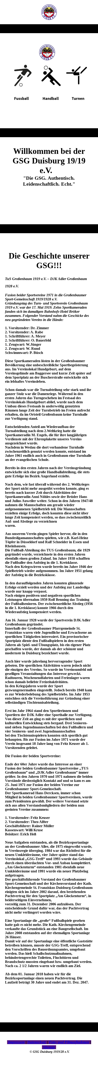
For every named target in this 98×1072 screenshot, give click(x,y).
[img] (49, 12)
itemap (50, 1047)
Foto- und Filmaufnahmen (69, 1042)
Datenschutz (37, 1042)
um (22, 1042)
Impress (14, 1042)
